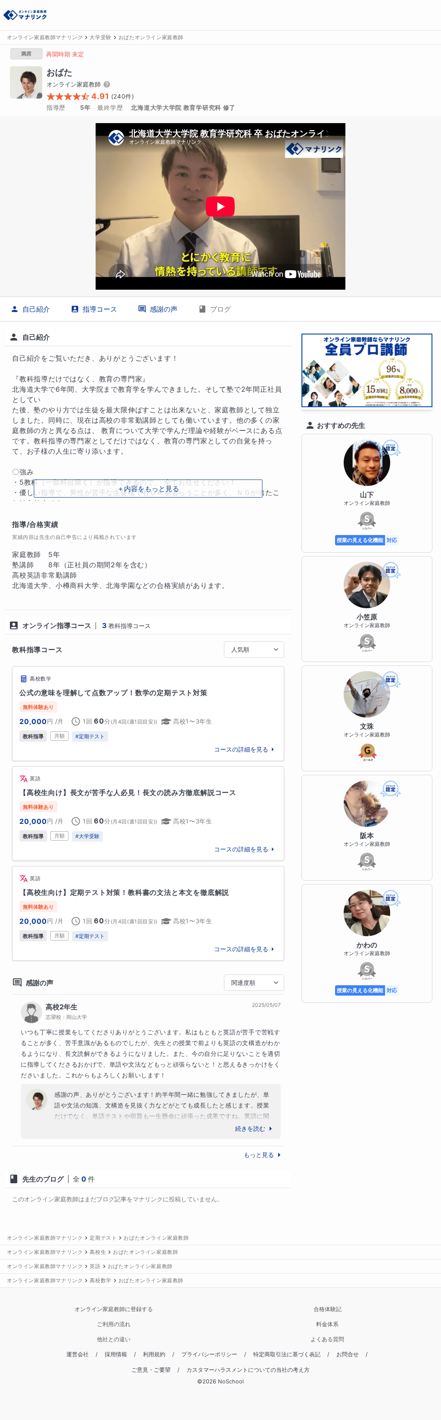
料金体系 (327, 1324)
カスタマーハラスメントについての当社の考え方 (248, 1370)
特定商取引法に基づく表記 (286, 1354)
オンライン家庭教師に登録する (114, 1309)
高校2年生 (62, 1006)
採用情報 (116, 1354)
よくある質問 (327, 1339)
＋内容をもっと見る (148, 488)
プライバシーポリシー (209, 1354)
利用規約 (154, 1354)
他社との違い (113, 1339)
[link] (148, 713)
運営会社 (77, 1354)
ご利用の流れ (113, 1324)
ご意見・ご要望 (151, 1370)
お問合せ (347, 1354)
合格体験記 (328, 1309)
